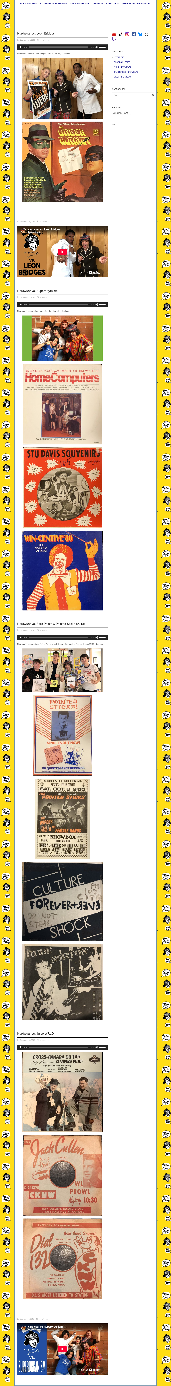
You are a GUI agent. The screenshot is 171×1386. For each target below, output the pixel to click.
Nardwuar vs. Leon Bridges (36, 33)
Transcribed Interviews (126, 72)
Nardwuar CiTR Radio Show (106, 3)
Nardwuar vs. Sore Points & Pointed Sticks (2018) (51, 623)
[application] (62, 47)
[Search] (153, 95)
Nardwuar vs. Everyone (55, 3)
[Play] (20, 47)
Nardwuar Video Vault (80, 3)
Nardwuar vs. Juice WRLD (35, 1033)
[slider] (102, 46)
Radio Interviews (122, 67)
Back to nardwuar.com (30, 3)
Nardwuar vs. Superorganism (37, 290)
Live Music (119, 57)
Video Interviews (122, 76)
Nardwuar (45, 40)
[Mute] (96, 47)
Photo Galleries (122, 62)
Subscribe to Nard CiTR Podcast (136, 3)
